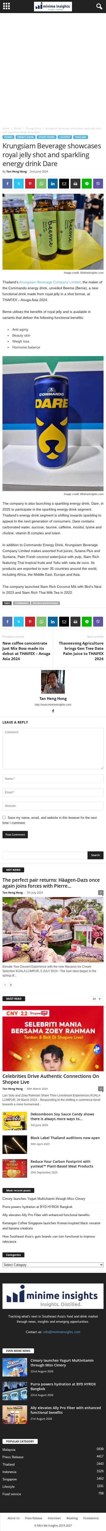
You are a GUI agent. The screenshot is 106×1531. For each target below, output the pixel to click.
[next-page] (10, 984)
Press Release (12, 1457)
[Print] (75, 184)
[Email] (64, 184)
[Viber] (98, 184)
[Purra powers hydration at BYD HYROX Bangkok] (14, 1391)
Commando (22, 603)
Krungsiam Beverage (45, 603)
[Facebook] (7, 184)
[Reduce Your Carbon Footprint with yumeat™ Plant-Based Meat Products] (14, 1168)
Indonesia (9, 1472)
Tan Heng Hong (16, 171)
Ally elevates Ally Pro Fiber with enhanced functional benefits (46, 1215)
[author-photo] (53, 682)
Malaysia (8, 1450)
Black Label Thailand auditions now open (65, 1137)
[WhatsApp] (41, 184)
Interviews (54, 1518)
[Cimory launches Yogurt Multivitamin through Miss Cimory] (14, 1367)
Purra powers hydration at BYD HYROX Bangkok (37, 1207)
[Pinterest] (30, 184)
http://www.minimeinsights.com (53, 704)
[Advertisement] (53, 69)
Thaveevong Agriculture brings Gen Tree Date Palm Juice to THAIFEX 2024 (81, 651)
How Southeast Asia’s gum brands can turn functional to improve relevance (48, 1239)
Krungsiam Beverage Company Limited (50, 282)
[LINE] (87, 184)
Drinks (17, 128)
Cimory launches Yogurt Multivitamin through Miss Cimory (43, 1199)
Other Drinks (46, 137)
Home (5, 128)
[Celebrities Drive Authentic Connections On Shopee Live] (53, 1038)
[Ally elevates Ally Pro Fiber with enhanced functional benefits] (14, 1414)
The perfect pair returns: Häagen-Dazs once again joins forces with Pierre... (51, 883)
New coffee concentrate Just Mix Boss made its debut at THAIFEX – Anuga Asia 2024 (26, 651)
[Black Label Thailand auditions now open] (14, 1144)
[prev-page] (4, 984)
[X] (19, 184)
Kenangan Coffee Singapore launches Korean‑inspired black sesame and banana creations (51, 1225)
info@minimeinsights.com (61, 1332)
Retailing (72, 1518)
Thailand (80, 137)
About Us (13, 1518)
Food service (11, 1494)
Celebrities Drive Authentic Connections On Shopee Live (50, 1079)
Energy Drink (33, 128)
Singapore (9, 1479)
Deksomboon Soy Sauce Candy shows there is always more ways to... (62, 1116)
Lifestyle (8, 1487)
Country (64, 137)
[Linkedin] (53, 184)
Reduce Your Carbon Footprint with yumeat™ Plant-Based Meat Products (62, 1163)
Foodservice (91, 1518)
